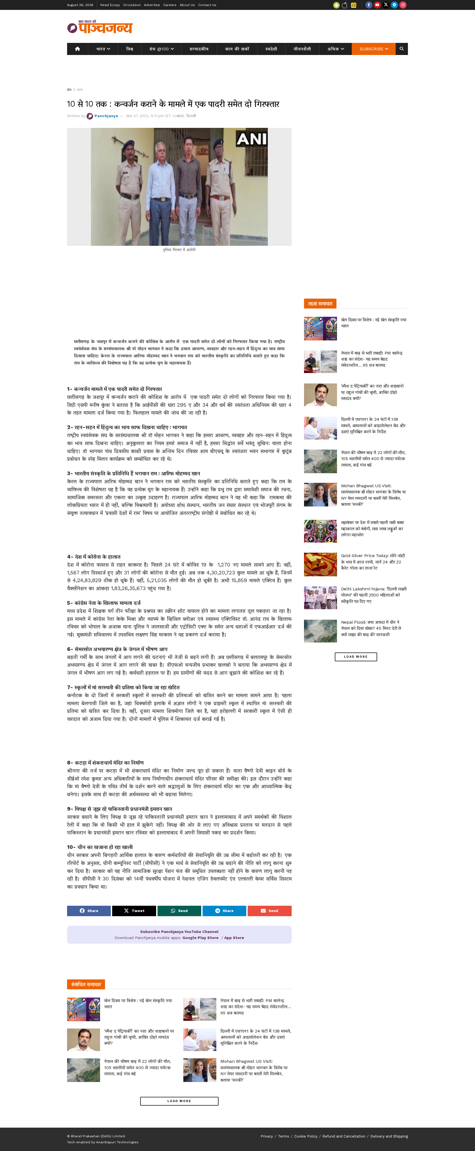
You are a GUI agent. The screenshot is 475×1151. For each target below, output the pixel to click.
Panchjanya (106, 116)
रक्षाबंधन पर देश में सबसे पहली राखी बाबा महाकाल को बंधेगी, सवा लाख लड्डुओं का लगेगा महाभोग (372, 528)
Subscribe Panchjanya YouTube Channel (179, 931)
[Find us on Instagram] (403, 5)
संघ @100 (159, 48)
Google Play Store (201, 937)
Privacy (267, 1136)
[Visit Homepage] (100, 26)
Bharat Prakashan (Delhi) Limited (98, 1136)
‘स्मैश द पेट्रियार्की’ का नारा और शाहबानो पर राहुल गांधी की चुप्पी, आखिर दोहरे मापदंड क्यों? (139, 1037)
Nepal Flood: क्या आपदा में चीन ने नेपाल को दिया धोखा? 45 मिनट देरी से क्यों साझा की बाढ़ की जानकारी (371, 628)
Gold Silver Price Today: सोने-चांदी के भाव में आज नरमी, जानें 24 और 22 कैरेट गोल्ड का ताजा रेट (373, 562)
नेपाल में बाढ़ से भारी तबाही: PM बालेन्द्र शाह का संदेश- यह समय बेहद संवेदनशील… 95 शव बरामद (255, 1006)
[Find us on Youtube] (377, 5)
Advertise (152, 5)
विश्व (129, 48)
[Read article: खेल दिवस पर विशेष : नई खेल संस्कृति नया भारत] (83, 1009)
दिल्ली (191, 116)
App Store (234, 937)
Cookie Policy (305, 1136)
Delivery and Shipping (389, 1136)
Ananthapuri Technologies (117, 1142)
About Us (187, 5)
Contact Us (207, 5)
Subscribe (371, 48)
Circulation (132, 5)
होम (69, 90)
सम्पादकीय (199, 48)
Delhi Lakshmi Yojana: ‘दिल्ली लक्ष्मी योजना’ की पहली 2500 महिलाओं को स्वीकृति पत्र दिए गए (374, 595)
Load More (179, 1101)
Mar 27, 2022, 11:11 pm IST (148, 116)
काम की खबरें (237, 48)
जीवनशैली (302, 48)
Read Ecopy (110, 5)
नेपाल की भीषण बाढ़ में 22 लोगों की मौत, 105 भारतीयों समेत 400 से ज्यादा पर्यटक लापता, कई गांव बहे (137, 1067)
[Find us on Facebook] (368, 5)
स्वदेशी (271, 48)
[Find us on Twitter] (386, 5)
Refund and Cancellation (343, 1136)
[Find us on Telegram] (394, 5)
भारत (100, 48)
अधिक (333, 48)
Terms (283, 1136)
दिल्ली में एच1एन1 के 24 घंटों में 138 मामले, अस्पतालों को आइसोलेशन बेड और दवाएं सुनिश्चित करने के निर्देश (255, 1037)
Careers (169, 5)
